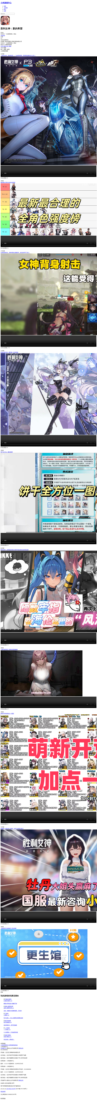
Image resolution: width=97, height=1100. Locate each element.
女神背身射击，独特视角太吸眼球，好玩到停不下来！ (15, 252)
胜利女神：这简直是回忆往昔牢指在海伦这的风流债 (14, 549)
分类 (5, 11)
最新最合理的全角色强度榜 (8, 182)
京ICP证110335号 (11, 1088)
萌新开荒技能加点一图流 (7, 713)
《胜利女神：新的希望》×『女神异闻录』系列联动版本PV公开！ (18, 55)
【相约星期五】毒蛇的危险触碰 (9, 649)
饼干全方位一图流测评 (7, 452)
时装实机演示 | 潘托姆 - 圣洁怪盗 (9, 352)
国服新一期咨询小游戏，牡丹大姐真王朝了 (12, 828)
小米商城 (10, 1045)
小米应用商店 (4, 1045)
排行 (5, 9)
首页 (5, 6)
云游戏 (6, 7)
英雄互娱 (15, 1045)
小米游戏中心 (6, 3)
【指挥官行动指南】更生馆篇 (8, 928)
